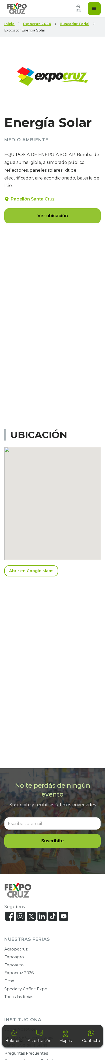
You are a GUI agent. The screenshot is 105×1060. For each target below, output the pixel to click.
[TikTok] (52, 916)
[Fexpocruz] (17, 890)
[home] (15, 8)
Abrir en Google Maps (31, 570)
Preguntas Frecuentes (26, 1053)
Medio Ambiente (26, 139)
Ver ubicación (52, 215)
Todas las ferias (18, 996)
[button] (94, 8)
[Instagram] (20, 916)
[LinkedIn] (42, 916)
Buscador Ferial (74, 24)
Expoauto (14, 965)
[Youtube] (63, 916)
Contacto (91, 1040)
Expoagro (14, 957)
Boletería (14, 1040)
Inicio (9, 24)
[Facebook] (9, 916)
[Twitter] (31, 916)
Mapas (65, 1040)
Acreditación (40, 1040)
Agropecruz (16, 949)
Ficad (9, 980)
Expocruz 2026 (37, 24)
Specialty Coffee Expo (25, 989)
